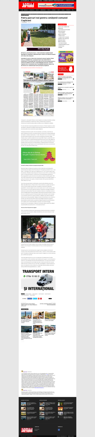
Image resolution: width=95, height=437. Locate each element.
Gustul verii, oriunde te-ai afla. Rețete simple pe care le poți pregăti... (31, 403)
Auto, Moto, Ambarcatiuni (64, 26)
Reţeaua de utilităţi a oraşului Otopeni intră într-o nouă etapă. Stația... (32, 417)
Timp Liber (62, 14)
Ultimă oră (26, 15)
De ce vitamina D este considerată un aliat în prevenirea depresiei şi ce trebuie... (65, 82)
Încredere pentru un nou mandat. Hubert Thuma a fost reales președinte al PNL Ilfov (29, 304)
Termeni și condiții (71, 436)
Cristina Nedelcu (24, 22)
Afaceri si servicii (62, 40)
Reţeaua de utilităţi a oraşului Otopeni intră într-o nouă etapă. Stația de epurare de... (65, 93)
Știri (70, 14)
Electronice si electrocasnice (64, 29)
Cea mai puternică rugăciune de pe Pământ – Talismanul (68, 408)
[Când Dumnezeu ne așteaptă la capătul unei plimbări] (50, 315)
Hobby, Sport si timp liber (64, 37)
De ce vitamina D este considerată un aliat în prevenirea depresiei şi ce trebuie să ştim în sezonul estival (37, 321)
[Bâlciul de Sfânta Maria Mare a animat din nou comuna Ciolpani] (50, 328)
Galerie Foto (49, 14)
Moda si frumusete (62, 34)
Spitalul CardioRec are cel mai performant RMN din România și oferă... (69, 413)
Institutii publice (62, 41)
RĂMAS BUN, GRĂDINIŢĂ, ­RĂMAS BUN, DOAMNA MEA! (68, 417)
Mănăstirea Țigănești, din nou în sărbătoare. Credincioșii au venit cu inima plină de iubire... (66, 98)
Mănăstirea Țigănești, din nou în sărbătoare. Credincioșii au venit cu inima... (50, 403)
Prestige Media (34, 436)
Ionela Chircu (64, 84)
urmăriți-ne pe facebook (70, 0)
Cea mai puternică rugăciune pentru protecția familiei (68, 403)
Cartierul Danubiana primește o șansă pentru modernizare (48, 304)
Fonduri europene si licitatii (64, 44)
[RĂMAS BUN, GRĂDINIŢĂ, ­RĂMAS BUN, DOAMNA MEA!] (60, 418)
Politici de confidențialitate (62, 436)
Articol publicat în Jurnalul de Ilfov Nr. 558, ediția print (31, 67)
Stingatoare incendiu (58, 0)
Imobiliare (61, 28)
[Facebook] (59, 430)
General (53, 14)
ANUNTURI (50, 0)
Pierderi (60, 47)
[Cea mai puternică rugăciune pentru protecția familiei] (60, 404)
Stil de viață (67, 14)
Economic (45, 14)
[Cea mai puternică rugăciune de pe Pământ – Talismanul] (60, 408)
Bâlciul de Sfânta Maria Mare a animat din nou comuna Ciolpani (50, 334)
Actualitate (23, 14)
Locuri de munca (62, 31)
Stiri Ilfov (22, 15)
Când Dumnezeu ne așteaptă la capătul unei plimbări (31, 413)
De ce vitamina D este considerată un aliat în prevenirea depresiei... (30, 408)
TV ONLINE (45, 0)
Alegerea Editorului (34, 14)
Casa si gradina (62, 32)
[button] (73, 10)
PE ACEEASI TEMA (25, 309)
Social (59, 14)
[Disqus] (38, 357)
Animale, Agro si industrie (64, 38)
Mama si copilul (62, 35)
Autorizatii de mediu (63, 43)
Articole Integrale (40, 14)
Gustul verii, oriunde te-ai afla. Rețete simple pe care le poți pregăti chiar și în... (65, 77)
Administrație (28, 14)
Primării (56, 14)
